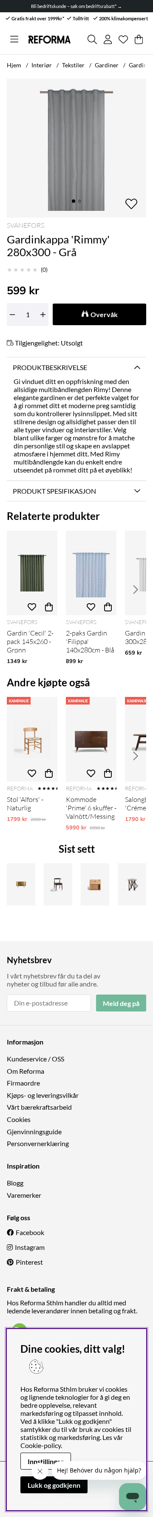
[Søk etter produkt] (92, 39)
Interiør (41, 65)
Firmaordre (23, 1083)
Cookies (19, 1119)
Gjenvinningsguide (34, 1131)
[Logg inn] (107, 39)
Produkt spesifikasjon (54, 491)
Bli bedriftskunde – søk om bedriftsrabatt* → (76, 6)
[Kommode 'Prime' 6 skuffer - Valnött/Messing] (91, 739)
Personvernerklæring (38, 1143)
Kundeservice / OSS (35, 1059)
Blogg (15, 1183)
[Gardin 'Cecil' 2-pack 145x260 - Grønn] (32, 573)
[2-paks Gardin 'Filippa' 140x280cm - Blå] (91, 573)
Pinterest (29, 1262)
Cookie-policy (40, 1445)
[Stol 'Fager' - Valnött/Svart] (58, 884)
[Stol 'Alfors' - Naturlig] (32, 739)
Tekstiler (73, 65)
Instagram (30, 1247)
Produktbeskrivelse (50, 367)
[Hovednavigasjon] (14, 39)
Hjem (14, 65)
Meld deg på (121, 1003)
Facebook (30, 1232)
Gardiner (107, 65)
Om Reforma (25, 1071)
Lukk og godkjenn (54, 1485)
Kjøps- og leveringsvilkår (43, 1095)
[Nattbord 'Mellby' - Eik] (95, 884)
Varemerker (24, 1195)
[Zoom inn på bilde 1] (76, 148)
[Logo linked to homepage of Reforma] (49, 40)
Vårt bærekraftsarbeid (39, 1107)
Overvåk (104, 314)
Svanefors (25, 225)
